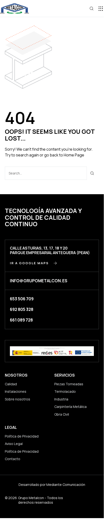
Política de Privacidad (22, 436)
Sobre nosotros (17, 399)
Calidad (11, 384)
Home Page (74, 155)
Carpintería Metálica (70, 406)
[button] (100, 8)
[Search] (92, 173)
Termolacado (65, 391)
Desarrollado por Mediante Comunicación (52, 484)
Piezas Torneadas (68, 384)
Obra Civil (61, 414)
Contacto (12, 459)
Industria (61, 399)
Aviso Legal (14, 443)
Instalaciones (15, 391)
